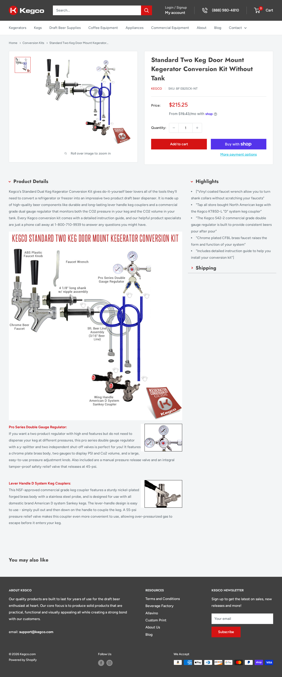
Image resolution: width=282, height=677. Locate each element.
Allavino (151, 613)
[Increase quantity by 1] (197, 127)
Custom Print (155, 620)
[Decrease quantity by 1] (173, 127)
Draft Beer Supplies (65, 28)
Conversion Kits (33, 43)
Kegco (156, 89)
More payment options (238, 154)
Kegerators (17, 28)
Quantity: (158, 128)
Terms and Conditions (162, 599)
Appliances (134, 28)
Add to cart (179, 144)
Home (13, 43)
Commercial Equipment (170, 28)
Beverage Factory (159, 606)
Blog (217, 28)
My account (175, 12)
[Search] (146, 10)
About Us (152, 627)
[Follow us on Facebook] (101, 663)
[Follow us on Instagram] (109, 663)
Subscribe (226, 632)
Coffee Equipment (103, 28)
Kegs (38, 28)
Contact (235, 28)
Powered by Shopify (23, 660)
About (201, 28)
